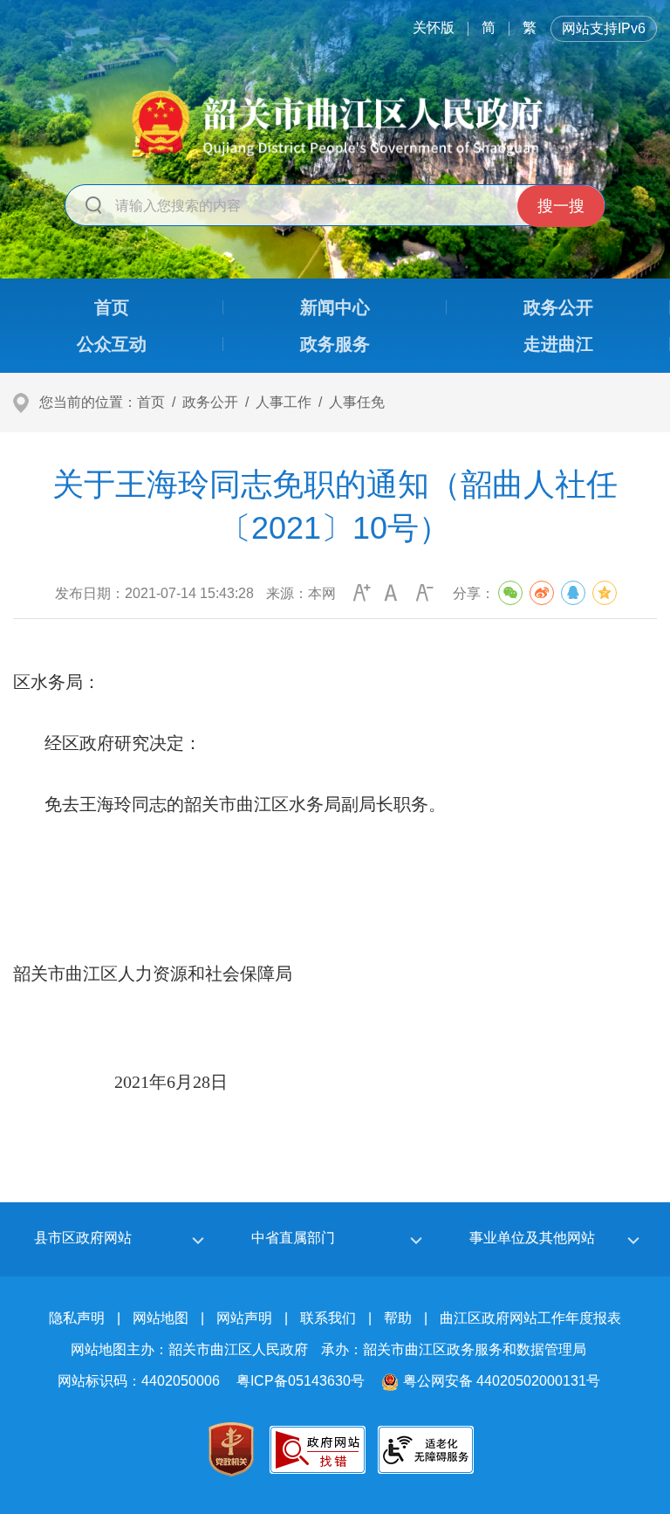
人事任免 (357, 402)
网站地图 (160, 1318)
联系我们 (328, 1318)
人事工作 (283, 402)
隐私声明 (77, 1318)
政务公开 (210, 402)
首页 (151, 402)
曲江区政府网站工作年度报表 (530, 1318)
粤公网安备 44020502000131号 (501, 1380)
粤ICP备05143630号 (300, 1380)
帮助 (398, 1318)
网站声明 (244, 1318)
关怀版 (434, 27)
